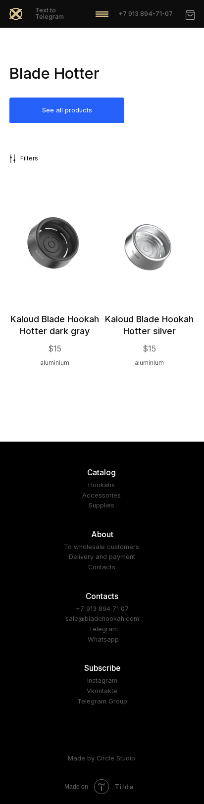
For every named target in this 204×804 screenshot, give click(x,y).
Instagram (102, 680)
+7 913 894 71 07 (102, 608)
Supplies (101, 505)
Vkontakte (102, 691)
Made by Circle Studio (101, 758)
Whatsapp (103, 639)
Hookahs (101, 485)
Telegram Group (102, 701)
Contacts (101, 567)
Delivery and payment (102, 556)
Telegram (103, 629)
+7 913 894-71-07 (145, 13)
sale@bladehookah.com (102, 618)
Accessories (101, 495)
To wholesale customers (101, 547)
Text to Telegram (49, 13)
